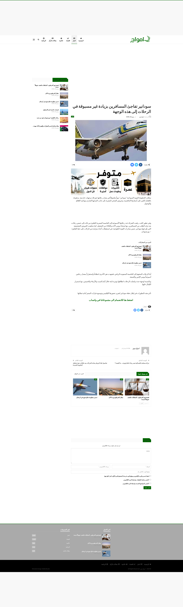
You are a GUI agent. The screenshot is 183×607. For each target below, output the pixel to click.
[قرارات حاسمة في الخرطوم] (64, 112)
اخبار (74, 41)
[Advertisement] (91, 17)
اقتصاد (68, 41)
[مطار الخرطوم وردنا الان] (147, 257)
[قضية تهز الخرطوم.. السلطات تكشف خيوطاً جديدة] (147, 248)
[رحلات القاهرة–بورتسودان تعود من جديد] (64, 120)
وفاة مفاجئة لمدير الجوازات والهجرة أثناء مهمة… (46, 126)
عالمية (61, 41)
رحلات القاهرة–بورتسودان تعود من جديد (48, 118)
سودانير (145, 306)
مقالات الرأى (52, 41)
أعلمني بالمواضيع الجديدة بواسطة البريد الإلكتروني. (135, 483)
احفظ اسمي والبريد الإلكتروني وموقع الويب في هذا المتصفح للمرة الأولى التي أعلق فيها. (126, 476)
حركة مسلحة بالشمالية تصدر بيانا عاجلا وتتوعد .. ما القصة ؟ (132, 363)
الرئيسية (81, 41)
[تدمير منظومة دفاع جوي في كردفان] (147, 265)
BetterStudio (46, 569)
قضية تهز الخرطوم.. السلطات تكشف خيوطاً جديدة (131, 247)
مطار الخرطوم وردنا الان (135, 255)
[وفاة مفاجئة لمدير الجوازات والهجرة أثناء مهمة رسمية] (64, 128)
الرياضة (43, 41)
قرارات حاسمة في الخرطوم (51, 110)
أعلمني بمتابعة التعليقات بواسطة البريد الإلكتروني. (136, 480)
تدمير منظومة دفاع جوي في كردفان (132, 263)
